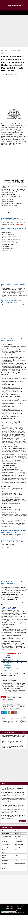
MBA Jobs (11, 708)
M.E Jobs (4, 708)
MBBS (3, 858)
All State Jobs (18, 847)
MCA (3, 852)
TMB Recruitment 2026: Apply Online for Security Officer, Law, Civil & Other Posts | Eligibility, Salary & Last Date (12, 741)
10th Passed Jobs (19, 844)
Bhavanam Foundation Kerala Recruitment (11, 704)
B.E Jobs (4, 699)
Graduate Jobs (21, 706)
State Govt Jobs (6, 847)
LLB (16, 860)
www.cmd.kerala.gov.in (8, 608)
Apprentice (5, 866)
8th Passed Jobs (19, 836)
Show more (23, 821)
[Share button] (18, 712)
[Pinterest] (12, 712)
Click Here (20, 656)
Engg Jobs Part (5, 833)
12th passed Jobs (6, 844)
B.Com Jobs (19, 697)
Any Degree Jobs (11, 697)
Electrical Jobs (18, 841)
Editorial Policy (10, 908)
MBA (16, 855)
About (12, 906)
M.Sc (3, 849)
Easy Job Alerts (14, 5)
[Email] (15, 712)
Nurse (16, 858)
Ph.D (3, 868)
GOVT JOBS (12, 706)
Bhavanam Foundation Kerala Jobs (9, 702)
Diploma (4, 855)
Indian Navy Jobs (19, 839)
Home (2, 49)
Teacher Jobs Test (6, 836)
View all (24, 732)
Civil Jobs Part (18, 830)
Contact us (19, 906)
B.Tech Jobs (10, 699)
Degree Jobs (5, 706)
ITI (15, 852)
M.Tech (17, 849)
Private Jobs (18, 833)
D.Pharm (17, 866)
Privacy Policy (14, 910)
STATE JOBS (7, 49)
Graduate (4, 863)
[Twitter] (5, 712)
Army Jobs (4, 841)
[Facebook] (2, 712)
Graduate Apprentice (20, 863)
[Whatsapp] (9, 712)
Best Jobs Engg (5, 830)
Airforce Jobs (5, 839)
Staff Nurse (5, 860)
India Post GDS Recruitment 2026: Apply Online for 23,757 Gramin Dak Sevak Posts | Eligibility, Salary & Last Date (13, 746)
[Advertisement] (14, 30)
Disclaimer (19, 908)
